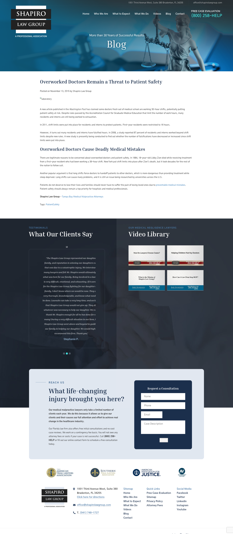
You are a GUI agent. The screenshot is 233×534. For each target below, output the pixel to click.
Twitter (181, 497)
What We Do (142, 14)
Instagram (182, 505)
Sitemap (151, 497)
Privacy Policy (155, 501)
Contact (179, 14)
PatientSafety (52, 204)
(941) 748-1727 (89, 513)
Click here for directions (90, 497)
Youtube (181, 509)
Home (86, 14)
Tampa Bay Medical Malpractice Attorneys (82, 197)
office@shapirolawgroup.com (207, 3)
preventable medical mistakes (170, 185)
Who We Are (101, 14)
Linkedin (182, 501)
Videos (157, 14)
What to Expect (121, 14)
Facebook (182, 493)
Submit (163, 440)
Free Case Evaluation (159, 493)
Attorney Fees (155, 505)
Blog (168, 14)
